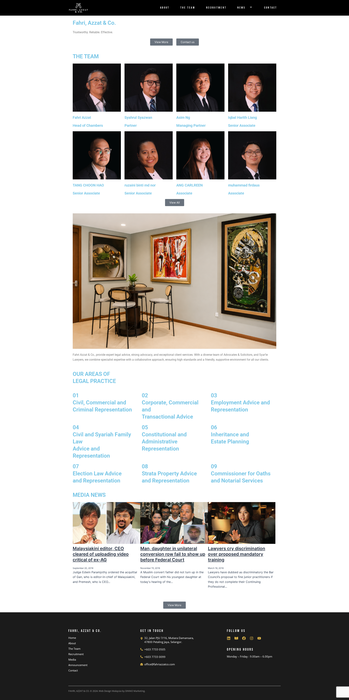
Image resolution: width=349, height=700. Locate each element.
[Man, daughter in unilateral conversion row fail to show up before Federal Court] (174, 522)
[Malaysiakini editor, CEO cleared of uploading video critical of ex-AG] (106, 522)
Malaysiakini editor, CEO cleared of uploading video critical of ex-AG (101, 554)
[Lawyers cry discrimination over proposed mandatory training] (242, 522)
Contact (270, 7)
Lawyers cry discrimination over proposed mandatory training (236, 554)
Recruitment (216, 7)
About (164, 7)
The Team (187, 7)
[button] (246, 8)
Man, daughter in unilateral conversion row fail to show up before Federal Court (172, 554)
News (241, 7)
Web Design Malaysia (110, 691)
